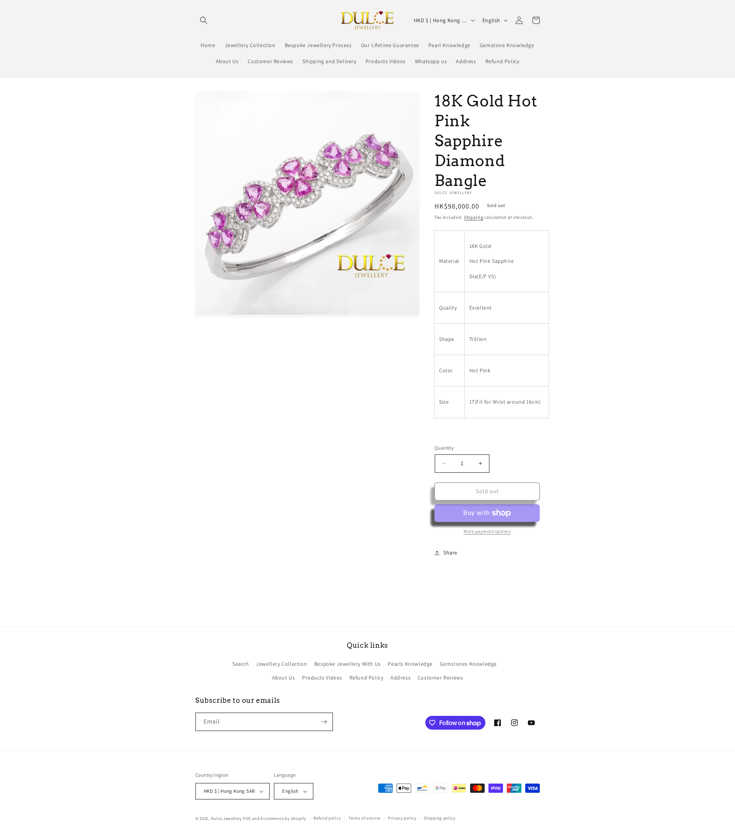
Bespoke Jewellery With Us (347, 663)
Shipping (473, 217)
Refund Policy (367, 677)
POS (247, 818)
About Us (283, 677)
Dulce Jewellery (226, 818)
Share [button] (450, 552)
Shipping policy (440, 818)
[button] (203, 20)
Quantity (444, 448)
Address (400, 677)
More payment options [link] (487, 531)
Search (240, 663)
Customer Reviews (440, 677)
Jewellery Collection (281, 663)
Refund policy (327, 818)
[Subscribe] (323, 721)
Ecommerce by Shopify (283, 818)
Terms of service (364, 818)
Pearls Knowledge (410, 663)
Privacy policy (402, 818)
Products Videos (322, 677)
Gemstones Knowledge (468, 663)
